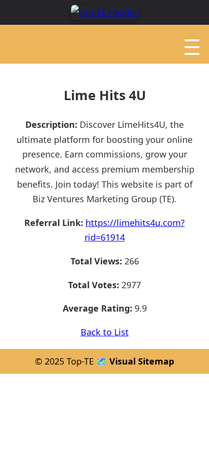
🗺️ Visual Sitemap (134, 361)
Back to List (105, 332)
